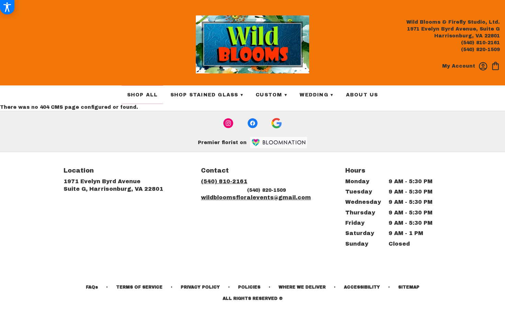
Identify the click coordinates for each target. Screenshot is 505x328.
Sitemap (408, 287)
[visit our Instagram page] (228, 123)
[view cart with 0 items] (495, 65)
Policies (249, 287)
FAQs (92, 287)
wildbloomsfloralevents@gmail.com (256, 197)
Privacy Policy (200, 287)
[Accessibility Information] (7, 7)
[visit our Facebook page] (252, 123)
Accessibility (362, 287)
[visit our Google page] (277, 123)
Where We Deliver (302, 287)
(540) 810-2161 (480, 42)
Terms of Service (139, 287)
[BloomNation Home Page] (278, 142)
